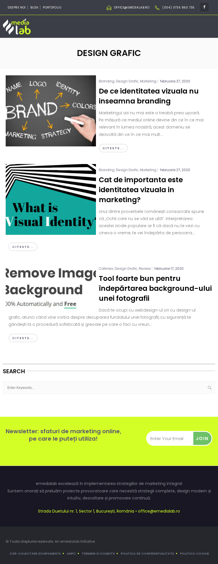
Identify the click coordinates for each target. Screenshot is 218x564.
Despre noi (17, 7)
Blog (34, 7)
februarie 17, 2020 (169, 268)
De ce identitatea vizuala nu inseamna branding (149, 96)
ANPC (71, 553)
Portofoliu (52, 7)
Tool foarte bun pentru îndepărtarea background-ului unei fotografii (155, 288)
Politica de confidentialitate (147, 553)
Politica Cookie (194, 553)
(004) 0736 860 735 (178, 7)
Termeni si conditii (98, 553)
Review (145, 268)
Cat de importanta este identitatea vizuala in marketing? (141, 190)
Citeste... (113, 148)
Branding (106, 81)
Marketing (148, 81)
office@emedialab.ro (131, 7)
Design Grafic (127, 81)
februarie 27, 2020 (175, 81)
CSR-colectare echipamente (35, 553)
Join (202, 438)
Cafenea (106, 268)
